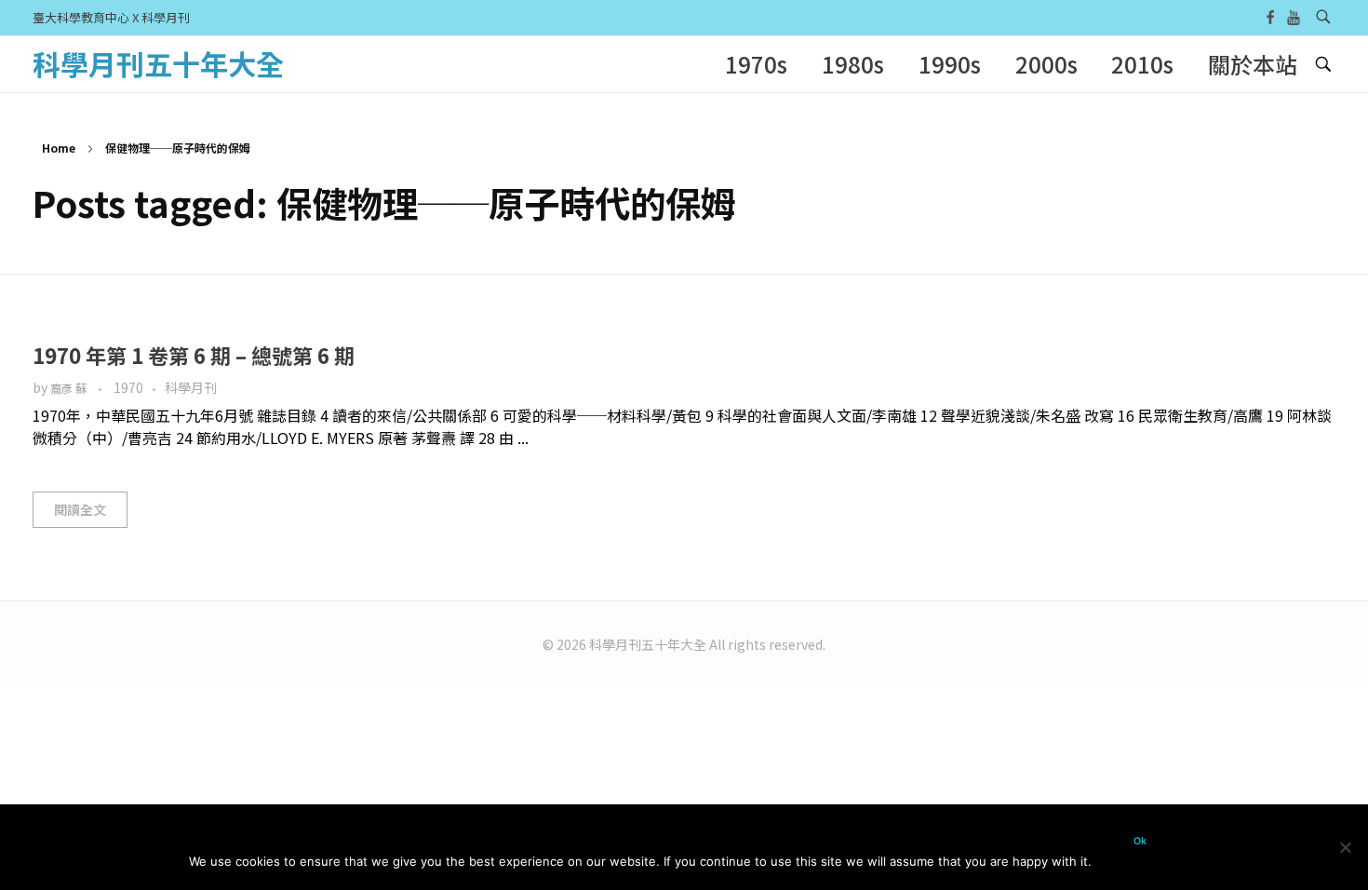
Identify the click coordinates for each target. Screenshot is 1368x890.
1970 (128, 387)
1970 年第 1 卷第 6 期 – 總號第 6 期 (194, 355)
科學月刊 (191, 387)
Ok (1140, 841)
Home (58, 147)
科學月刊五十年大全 (158, 63)
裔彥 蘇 (69, 388)
